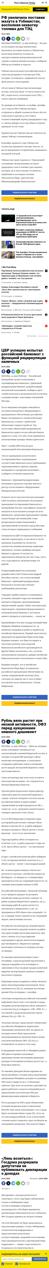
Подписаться (24, 641)
